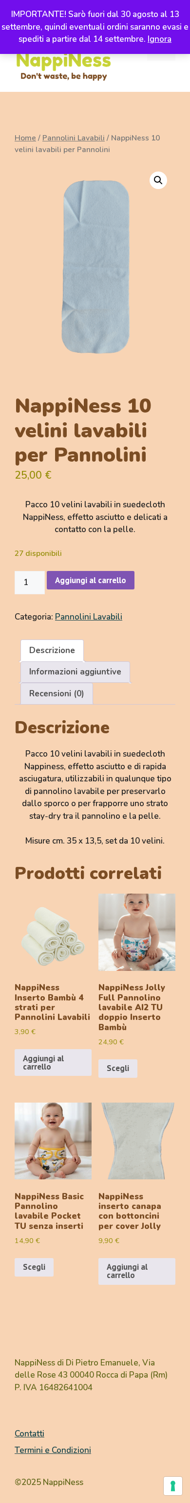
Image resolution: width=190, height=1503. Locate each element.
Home (25, 138)
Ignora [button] (159, 39)
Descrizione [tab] (52, 650)
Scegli (118, 1068)
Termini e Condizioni (53, 1450)
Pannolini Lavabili (73, 138)
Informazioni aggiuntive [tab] (75, 671)
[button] (158, 180)
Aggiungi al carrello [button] (43, 1062)
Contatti (29, 1433)
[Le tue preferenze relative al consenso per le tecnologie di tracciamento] (173, 1486)
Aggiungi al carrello (90, 580)
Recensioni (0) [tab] (56, 693)
